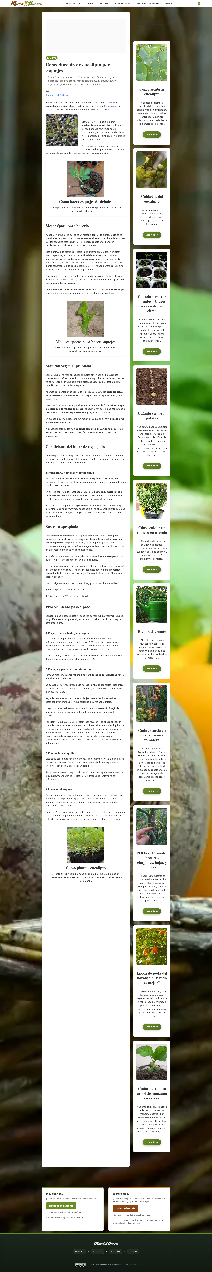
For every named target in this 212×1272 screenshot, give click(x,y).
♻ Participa (63, 95)
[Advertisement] (86, 36)
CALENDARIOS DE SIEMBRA (147, 3)
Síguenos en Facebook (61, 1205)
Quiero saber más (125, 1208)
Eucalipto (51, 58)
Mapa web (79, 1252)
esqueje (112, 106)
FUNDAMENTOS (73, 3)
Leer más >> (152, 134)
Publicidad (115, 1252)
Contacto (133, 1252)
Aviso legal (97, 1252)
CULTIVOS (90, 3)
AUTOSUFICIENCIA (122, 3)
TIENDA (168, 3)
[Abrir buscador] (199, 3)
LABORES (104, 3)
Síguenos (50, 95)
